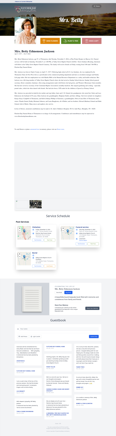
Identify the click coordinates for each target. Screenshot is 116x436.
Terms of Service (63, 428)
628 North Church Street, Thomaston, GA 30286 (43, 235)
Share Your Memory (92, 308)
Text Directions (37, 240)
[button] (24, 231)
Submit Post (93, 336)
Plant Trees (49, 240)
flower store (60, 129)
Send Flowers (50, 266)
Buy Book (68, 292)
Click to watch (83, 240)
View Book (59, 292)
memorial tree (35, 129)
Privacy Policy (53, 428)
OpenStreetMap (60, 431)
